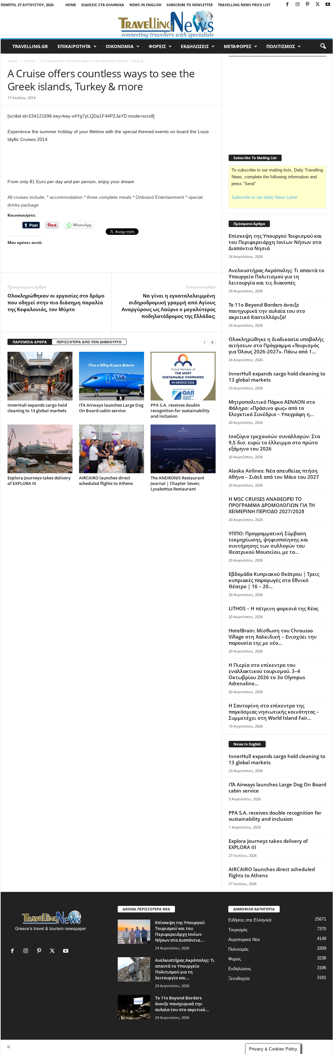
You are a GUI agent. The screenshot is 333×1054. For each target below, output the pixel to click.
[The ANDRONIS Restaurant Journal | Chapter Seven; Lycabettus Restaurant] (183, 449)
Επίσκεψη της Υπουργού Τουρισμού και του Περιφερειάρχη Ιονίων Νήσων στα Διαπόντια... (180, 931)
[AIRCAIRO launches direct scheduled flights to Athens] (111, 449)
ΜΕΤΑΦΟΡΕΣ (237, 46)
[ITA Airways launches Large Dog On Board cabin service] (111, 376)
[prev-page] (204, 342)
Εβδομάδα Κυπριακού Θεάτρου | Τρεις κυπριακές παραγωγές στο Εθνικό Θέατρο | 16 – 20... (274, 580)
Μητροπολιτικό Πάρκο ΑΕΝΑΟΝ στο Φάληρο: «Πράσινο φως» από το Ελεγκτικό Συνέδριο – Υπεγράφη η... (272, 408)
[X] (318, 4)
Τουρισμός (237, 929)
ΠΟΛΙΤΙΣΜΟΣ (280, 46)
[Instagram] (297, 4)
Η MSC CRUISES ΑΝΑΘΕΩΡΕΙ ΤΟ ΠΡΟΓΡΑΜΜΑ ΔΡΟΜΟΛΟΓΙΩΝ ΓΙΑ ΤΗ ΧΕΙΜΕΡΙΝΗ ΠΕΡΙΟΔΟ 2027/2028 (272, 505)
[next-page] (212, 342)
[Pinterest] (308, 4)
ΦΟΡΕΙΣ (157, 46)
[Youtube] (328, 4)
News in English (145, 4)
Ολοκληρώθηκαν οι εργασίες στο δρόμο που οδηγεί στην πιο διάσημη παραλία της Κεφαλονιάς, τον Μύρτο (55, 302)
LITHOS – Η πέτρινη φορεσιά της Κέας (273, 608)
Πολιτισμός (238, 949)
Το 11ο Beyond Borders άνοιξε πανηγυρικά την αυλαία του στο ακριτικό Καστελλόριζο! (267, 310)
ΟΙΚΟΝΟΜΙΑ (120, 46)
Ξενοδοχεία (239, 978)
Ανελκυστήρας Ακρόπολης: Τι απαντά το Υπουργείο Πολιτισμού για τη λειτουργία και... (184, 969)
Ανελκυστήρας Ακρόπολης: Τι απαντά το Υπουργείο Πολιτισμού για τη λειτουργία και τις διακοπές (276, 276)
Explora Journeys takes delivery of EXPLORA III (39, 480)
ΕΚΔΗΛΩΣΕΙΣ (195, 46)
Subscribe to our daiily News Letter (264, 197)
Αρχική (12, 60)
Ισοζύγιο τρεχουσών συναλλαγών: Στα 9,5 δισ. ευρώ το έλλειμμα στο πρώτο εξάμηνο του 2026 (274, 442)
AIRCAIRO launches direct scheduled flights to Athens (106, 480)
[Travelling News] (167, 23)
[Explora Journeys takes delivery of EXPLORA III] (40, 449)
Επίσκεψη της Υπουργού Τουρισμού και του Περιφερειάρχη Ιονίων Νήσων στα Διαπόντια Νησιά (275, 242)
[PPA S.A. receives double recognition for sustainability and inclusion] (183, 376)
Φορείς (234, 959)
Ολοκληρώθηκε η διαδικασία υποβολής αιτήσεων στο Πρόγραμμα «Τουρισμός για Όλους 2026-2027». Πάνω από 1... (276, 345)
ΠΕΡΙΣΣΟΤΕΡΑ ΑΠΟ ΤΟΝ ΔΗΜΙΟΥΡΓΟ (89, 341)
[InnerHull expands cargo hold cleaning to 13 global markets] (40, 376)
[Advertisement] (111, 161)
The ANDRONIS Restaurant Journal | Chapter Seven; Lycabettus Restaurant (177, 483)
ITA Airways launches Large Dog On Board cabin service (111, 407)
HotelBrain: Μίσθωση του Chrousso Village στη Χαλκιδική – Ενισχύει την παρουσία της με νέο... (273, 636)
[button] (323, 46)
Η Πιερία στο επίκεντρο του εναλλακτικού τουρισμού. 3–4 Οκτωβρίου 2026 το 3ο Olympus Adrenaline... (267, 674)
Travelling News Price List (244, 4)
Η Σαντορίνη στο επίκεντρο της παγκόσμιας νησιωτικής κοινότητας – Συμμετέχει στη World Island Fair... (274, 711)
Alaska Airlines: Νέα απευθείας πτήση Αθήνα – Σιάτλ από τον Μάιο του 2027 (274, 473)
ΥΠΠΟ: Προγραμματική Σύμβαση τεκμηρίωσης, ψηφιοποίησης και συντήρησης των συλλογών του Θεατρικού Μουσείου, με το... (268, 542)
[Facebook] (287, 4)
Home (70, 4)
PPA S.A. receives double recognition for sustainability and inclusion (180, 410)
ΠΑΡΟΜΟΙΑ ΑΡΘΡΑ (30, 341)
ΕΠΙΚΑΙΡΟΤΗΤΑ (74, 46)
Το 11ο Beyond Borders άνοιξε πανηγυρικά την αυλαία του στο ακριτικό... (182, 1003)
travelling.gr (30, 46)
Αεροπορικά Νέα (244, 939)
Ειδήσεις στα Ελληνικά (102, 4)
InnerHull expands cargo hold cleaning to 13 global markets (37, 407)
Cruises (29, 60)
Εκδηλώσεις (239, 968)
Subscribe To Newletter (189, 4)
